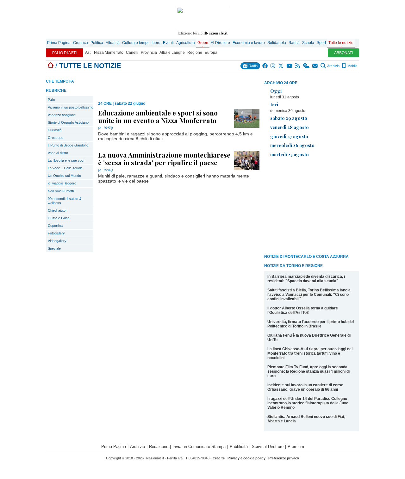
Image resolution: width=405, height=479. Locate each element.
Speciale (54, 248)
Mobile (351, 66)
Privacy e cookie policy (246, 458)
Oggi (276, 91)
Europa (211, 52)
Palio (51, 100)
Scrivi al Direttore (268, 446)
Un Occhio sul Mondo (64, 175)
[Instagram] (273, 66)
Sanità (294, 42)
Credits (219, 458)
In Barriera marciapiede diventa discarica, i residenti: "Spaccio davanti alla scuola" (306, 278)
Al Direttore (220, 42)
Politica (96, 42)
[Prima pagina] (50, 66)
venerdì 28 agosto (289, 127)
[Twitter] (281, 66)
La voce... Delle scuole (65, 168)
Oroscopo (55, 138)
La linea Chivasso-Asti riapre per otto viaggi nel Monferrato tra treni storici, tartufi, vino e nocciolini (309, 353)
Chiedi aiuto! (57, 210)
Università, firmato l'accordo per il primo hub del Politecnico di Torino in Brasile (310, 324)
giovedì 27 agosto (289, 136)
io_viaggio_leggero (62, 183)
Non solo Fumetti (61, 191)
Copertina (55, 225)
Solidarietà (276, 42)
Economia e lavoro (249, 42)
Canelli (132, 52)
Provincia (149, 52)
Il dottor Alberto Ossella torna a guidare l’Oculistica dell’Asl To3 (302, 310)
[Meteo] (306, 66)
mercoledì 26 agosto (292, 145)
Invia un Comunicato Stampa (199, 446)
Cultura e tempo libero (141, 42)
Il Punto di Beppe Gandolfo (68, 145)
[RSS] (298, 66)
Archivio (333, 66)
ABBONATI (343, 53)
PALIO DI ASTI (64, 53)
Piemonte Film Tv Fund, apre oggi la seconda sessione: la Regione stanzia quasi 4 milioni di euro (308, 371)
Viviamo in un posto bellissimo (70, 107)
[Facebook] (265, 66)
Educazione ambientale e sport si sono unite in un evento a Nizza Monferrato (158, 116)
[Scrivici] (315, 66)
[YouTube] (289, 66)
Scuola (308, 42)
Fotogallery (56, 233)
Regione (194, 52)
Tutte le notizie (340, 42)
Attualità (113, 42)
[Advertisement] (311, 206)
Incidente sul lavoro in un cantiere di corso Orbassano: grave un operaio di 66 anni (305, 387)
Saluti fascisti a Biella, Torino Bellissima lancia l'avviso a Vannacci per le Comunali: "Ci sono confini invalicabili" (309, 294)
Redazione (158, 446)
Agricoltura (185, 42)
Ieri (274, 104)
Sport (321, 42)
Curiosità (54, 130)
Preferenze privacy (283, 458)
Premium (296, 446)
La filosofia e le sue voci (66, 160)
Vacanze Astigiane (62, 115)
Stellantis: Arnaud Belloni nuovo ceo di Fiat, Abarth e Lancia (306, 418)
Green (202, 42)
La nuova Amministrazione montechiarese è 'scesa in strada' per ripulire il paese (164, 158)
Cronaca (80, 42)
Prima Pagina (59, 42)
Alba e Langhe (172, 52)
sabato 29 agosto (288, 118)
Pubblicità (239, 446)
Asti (88, 52)
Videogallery (57, 241)
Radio (253, 66)
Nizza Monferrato (108, 52)
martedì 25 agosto (289, 154)
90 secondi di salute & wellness (64, 201)
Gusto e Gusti (58, 218)
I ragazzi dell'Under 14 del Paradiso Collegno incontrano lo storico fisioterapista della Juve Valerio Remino (307, 403)
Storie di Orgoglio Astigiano (68, 122)
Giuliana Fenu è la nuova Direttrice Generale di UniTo (309, 337)
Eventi (168, 42)
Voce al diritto (58, 153)
